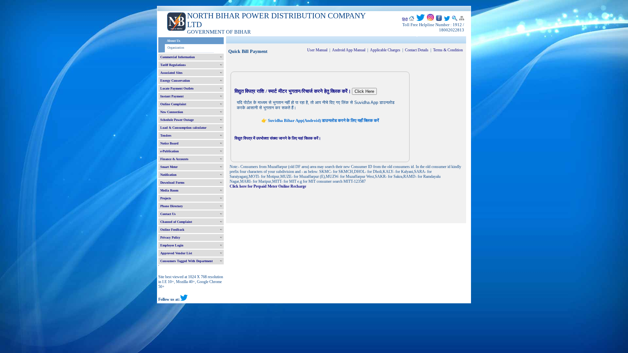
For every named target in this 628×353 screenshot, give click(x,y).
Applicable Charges (385, 50)
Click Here (364, 91)
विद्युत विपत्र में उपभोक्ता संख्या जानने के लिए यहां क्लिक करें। (278, 138)
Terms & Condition (448, 50)
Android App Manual (348, 50)
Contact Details (416, 50)
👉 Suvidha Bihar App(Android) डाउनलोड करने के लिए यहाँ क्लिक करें (320, 120)
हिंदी (405, 19)
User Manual (317, 50)
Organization (175, 47)
